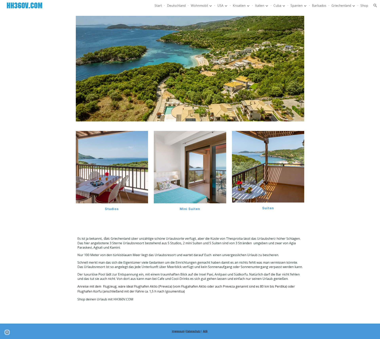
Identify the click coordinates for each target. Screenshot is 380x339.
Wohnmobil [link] (199, 5)
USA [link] (220, 5)
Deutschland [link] (176, 5)
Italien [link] (259, 5)
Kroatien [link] (239, 5)
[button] (375, 5)
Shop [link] (364, 5)
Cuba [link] (277, 5)
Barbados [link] (319, 5)
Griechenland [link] (341, 5)
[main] (112, 208)
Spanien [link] (297, 5)
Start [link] (158, 5)
